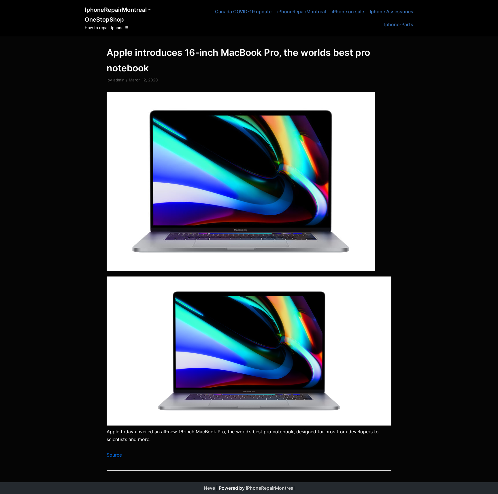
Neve (209, 488)
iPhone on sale (348, 11)
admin (118, 80)
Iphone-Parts (398, 24)
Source (114, 455)
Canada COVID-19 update (243, 11)
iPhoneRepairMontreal (301, 11)
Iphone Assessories (391, 11)
